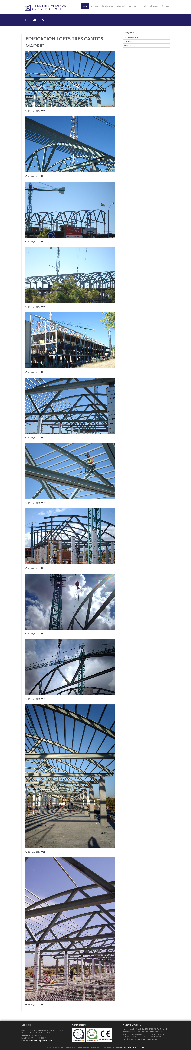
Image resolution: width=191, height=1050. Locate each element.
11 (44, 111)
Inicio (85, 6)
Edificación (153, 6)
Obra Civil (121, 6)
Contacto (166, 6)
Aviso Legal (132, 1047)
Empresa (94, 6)
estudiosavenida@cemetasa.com (39, 1041)
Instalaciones (107, 6)
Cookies (141, 1047)
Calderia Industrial (130, 37)
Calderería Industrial (137, 6)
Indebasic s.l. (121, 1047)
